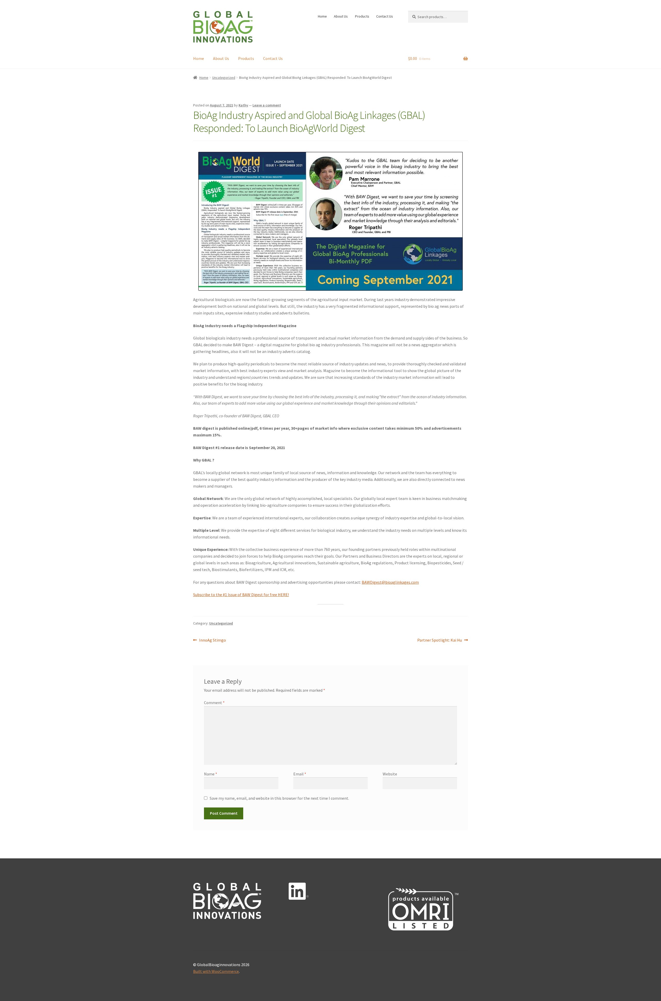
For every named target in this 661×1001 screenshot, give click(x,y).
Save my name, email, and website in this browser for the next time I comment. (279, 798)
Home (322, 16)
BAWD (367, 582)
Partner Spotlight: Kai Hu (439, 640)
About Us (341, 16)
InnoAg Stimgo (212, 640)
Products (362, 16)
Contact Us (384, 16)
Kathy (243, 105)
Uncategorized (223, 77)
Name (210, 773)
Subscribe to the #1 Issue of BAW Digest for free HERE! (241, 594)
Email (299, 773)
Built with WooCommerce (216, 971)
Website (390, 773)
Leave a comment (267, 105)
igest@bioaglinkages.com (396, 582)
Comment (214, 702)
